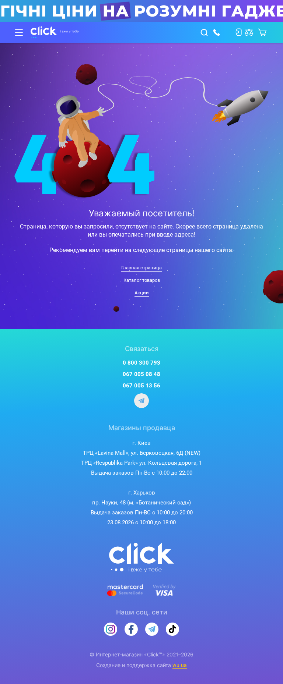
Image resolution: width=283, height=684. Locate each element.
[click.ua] (55, 32)
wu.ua (179, 665)
